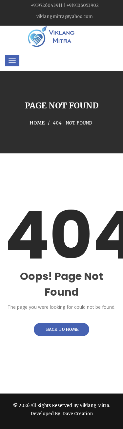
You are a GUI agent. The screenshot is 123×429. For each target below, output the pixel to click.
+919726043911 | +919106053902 (65, 5)
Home (37, 123)
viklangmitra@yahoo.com (64, 16)
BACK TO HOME (61, 329)
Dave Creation (77, 414)
